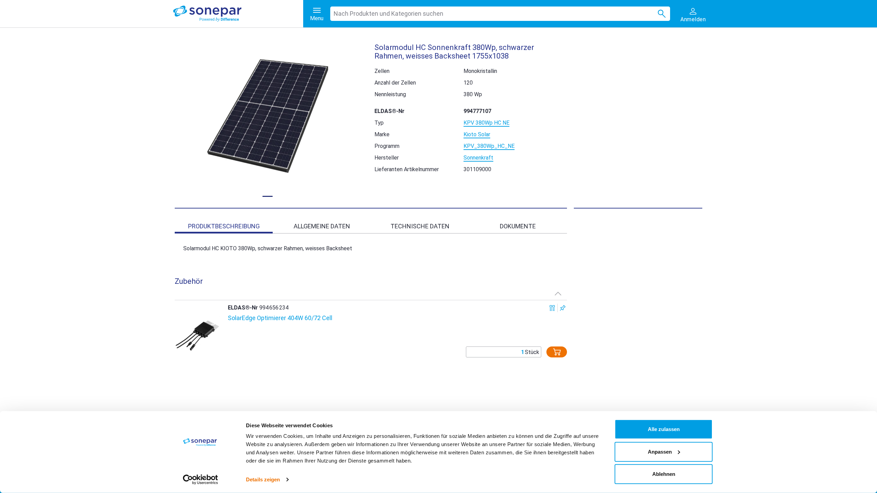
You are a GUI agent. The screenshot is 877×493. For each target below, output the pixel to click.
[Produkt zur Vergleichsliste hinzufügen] (552, 308)
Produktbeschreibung (224, 226)
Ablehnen (663, 474)
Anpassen (660, 451)
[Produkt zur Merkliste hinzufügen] (562, 308)
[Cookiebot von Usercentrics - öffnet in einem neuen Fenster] (201, 480)
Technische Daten (420, 226)
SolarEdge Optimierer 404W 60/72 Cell (280, 317)
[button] (267, 118)
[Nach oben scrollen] (558, 293)
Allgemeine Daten (322, 226)
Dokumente (518, 226)
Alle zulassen (664, 429)
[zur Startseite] (238, 13)
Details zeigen (263, 479)
